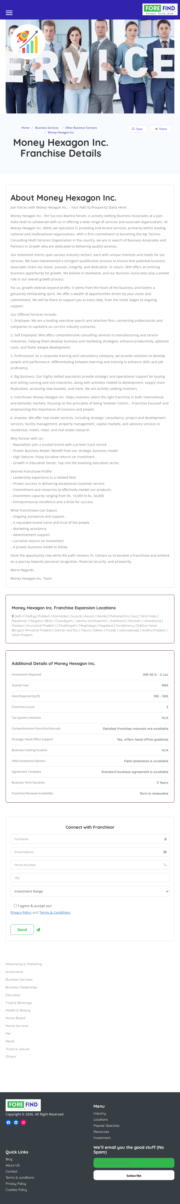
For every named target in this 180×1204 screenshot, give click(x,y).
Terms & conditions (20, 1177)
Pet (8, 1033)
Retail (10, 1041)
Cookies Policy (16, 1190)
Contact (11, 1171)
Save (138, 129)
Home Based (15, 1018)
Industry (100, 1113)
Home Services (17, 1026)
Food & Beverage (19, 1003)
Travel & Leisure (18, 1049)
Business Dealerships (22, 987)
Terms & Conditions (54, 912)
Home (26, 128)
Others (11, 1056)
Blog (9, 1159)
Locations (101, 1119)
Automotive (14, 972)
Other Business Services (81, 128)
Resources (101, 1132)
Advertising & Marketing (24, 964)
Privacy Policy (21, 912)
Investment (102, 1138)
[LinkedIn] (16, 1122)
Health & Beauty (18, 1010)
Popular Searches (107, 1125)
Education (13, 995)
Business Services (47, 128)
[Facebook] (8, 1122)
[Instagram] (23, 1122)
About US (13, 1165)
